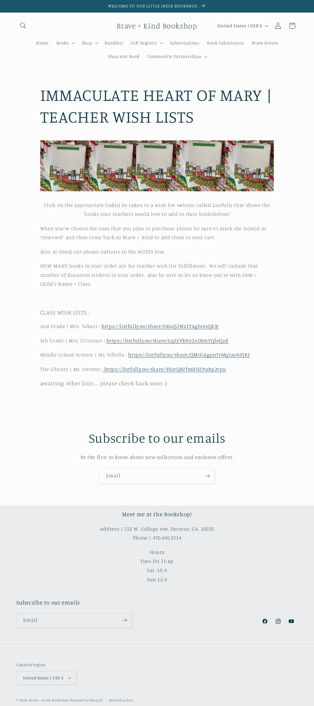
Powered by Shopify (86, 700)
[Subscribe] (208, 475)
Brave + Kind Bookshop (48, 700)
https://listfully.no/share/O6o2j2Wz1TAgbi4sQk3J (160, 326)
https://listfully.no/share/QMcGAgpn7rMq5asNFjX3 (189, 355)
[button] (23, 26)
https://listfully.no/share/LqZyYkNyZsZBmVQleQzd (167, 341)
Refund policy (121, 700)
